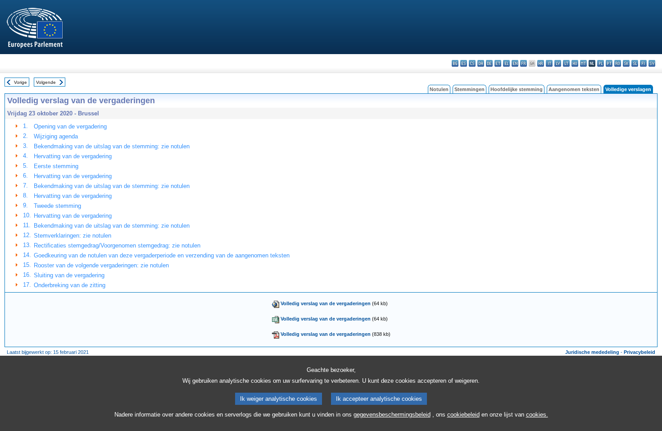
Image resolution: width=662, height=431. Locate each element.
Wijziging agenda (56, 136)
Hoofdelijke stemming (516, 89)
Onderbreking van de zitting (69, 285)
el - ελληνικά (506, 63)
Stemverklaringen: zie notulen (72, 235)
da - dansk (480, 63)
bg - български (455, 63)
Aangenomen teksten (574, 89)
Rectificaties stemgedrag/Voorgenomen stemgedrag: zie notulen (117, 245)
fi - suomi (643, 63)
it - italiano (549, 63)
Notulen (439, 89)
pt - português (609, 63)
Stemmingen (469, 89)
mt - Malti (583, 63)
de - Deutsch (489, 63)
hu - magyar (574, 63)
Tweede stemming (57, 205)
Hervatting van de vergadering (73, 156)
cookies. (537, 414)
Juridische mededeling (592, 352)
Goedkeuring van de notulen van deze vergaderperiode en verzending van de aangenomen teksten (162, 255)
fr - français (523, 63)
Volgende (46, 82)
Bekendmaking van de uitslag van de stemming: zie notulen (112, 146)
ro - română (617, 63)
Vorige (20, 82)
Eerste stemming (56, 166)
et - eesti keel (497, 63)
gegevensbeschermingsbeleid (392, 414)
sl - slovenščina (634, 63)
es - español (463, 63)
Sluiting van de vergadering (69, 275)
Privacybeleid (639, 352)
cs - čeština (472, 63)
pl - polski (600, 63)
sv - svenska (651, 63)
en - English (515, 63)
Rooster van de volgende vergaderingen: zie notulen (101, 265)
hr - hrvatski (540, 63)
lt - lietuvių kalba (566, 63)
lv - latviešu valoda (557, 63)
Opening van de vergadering (70, 126)
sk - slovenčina (626, 63)
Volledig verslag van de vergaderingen (326, 303)
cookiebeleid (463, 414)
